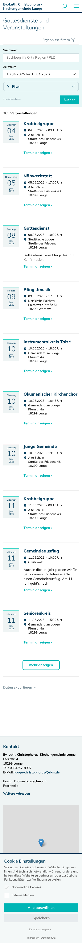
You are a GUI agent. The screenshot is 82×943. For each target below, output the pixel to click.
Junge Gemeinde (40, 446)
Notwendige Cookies (26, 887)
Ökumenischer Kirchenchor (50, 394)
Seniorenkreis (37, 613)
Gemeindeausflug (41, 551)
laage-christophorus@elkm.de (37, 772)
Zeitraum (9, 67)
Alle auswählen (41, 907)
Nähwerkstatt (38, 175)
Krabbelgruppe (39, 123)
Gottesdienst (36, 228)
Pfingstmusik (37, 289)
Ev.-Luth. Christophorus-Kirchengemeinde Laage (22, 6)
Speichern (41, 918)
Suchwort (10, 50)
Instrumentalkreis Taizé (47, 341)
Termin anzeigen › (38, 152)
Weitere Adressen (16, 793)
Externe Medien (23, 895)
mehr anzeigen (41, 665)
